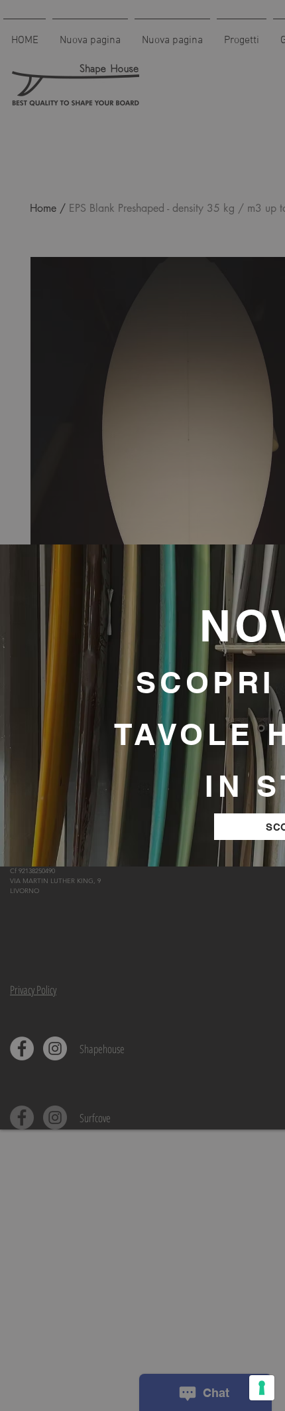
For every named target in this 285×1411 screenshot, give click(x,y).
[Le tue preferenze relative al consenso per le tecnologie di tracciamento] (261, 1387)
